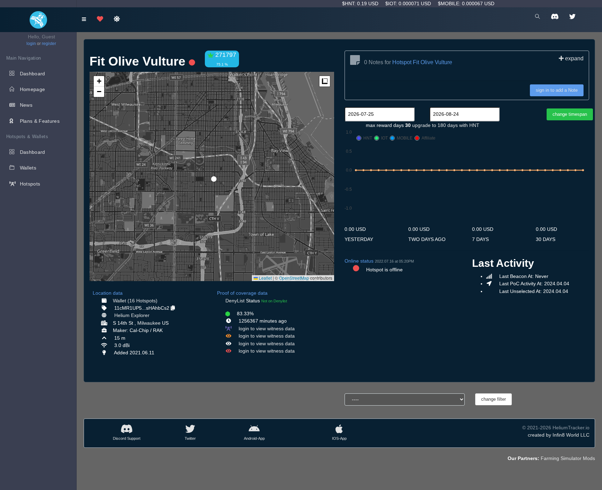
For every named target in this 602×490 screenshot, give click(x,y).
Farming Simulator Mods (568, 458)
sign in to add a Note (557, 90)
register (49, 43)
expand (574, 58)
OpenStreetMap (294, 278)
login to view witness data (267, 328)
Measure (324, 81)
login (31, 43)
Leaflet (265, 278)
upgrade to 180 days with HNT (445, 125)
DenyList (235, 300)
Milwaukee (149, 323)
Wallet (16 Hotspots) (135, 300)
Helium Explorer (131, 315)
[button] (99, 81)
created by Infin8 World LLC (558, 435)
